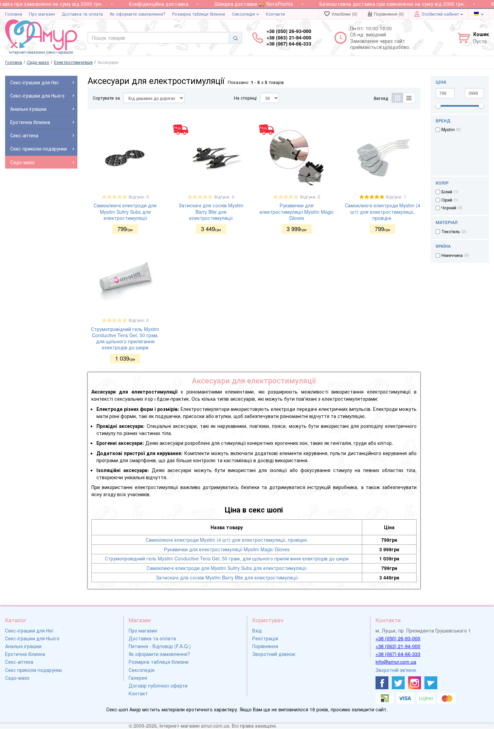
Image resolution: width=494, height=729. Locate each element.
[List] (409, 98)
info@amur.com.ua (396, 661)
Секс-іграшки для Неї (29, 630)
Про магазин (42, 14)
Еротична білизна (25, 653)
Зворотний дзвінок (273, 653)
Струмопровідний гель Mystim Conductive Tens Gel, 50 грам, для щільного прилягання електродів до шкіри (125, 338)
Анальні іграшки (23, 646)
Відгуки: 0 (139, 197)
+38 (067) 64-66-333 (398, 653)
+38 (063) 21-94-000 (398, 646)
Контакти (275, 14)
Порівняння (265, 646)
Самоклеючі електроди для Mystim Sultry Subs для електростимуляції (125, 211)
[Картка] (397, 98)
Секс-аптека (19, 661)
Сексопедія (244, 14)
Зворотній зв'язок (396, 669)
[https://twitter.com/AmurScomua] (398, 682)
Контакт (138, 693)
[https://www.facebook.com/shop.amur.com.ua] (382, 682)
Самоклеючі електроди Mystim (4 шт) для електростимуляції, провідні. (382, 211)
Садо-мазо (17, 677)
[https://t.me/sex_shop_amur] (430, 682)
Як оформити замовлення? (137, 14)
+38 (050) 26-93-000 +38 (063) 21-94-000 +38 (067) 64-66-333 (289, 37)
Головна (13, 14)
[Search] (235, 38)
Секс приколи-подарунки (33, 669)
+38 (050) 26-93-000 (398, 638)
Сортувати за (106, 98)
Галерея (138, 677)
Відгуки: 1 (396, 197)
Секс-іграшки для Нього (32, 638)
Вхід (257, 630)
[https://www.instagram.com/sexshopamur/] (414, 682)
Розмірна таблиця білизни (198, 14)
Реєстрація (265, 638)
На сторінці (245, 98)
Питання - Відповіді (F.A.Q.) (160, 646)
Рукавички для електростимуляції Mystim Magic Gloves (296, 211)
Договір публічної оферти (158, 685)
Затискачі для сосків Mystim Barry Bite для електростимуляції (211, 211)
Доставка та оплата (82, 14)
